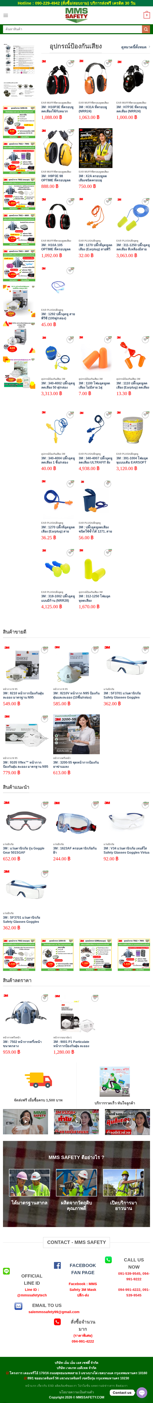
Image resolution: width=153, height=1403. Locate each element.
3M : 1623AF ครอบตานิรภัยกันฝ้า (75, 850)
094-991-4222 (129, 1290)
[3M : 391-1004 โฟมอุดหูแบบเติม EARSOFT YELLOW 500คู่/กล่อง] (133, 430)
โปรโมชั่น (84, 1385)
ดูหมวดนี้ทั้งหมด (134, 47)
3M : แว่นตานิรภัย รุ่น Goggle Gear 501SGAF (23, 850)
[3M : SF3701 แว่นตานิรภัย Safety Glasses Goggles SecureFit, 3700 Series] (127, 665)
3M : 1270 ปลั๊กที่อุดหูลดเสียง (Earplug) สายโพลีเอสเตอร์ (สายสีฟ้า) (58, 531)
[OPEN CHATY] (141, 1392)
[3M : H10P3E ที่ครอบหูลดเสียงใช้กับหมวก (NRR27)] (58, 79)
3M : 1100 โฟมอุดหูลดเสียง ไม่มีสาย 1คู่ (94, 385)
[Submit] (146, 29)
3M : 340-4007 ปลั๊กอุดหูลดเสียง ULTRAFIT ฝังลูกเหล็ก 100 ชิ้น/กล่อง (95, 462)
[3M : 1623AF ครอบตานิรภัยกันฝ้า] (76, 820)
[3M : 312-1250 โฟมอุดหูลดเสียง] (95, 568)
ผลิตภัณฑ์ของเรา (66, 1385)
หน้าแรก (30, 1385)
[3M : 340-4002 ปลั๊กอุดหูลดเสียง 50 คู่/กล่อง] (58, 355)
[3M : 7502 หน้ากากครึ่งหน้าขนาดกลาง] (26, 1014)
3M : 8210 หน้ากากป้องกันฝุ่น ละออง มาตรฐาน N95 (23, 695)
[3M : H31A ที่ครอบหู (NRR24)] (95, 79)
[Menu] (5, 15)
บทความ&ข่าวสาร (103, 1385)
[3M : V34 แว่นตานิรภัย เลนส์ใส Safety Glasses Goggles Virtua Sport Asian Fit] (127, 820)
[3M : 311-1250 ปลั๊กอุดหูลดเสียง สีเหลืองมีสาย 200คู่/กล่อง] (133, 217)
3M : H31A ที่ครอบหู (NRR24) (93, 109)
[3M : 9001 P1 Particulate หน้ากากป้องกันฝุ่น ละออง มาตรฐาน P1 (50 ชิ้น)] (76, 1014)
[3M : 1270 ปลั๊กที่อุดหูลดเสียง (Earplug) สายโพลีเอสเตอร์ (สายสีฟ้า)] (58, 499)
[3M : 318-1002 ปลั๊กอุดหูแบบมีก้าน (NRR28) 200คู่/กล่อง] (58, 568)
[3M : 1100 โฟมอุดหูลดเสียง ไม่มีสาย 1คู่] (95, 355)
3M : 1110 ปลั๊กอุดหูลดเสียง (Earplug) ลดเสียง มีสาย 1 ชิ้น (132, 387)
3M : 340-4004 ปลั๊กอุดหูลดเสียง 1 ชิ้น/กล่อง (58, 460)
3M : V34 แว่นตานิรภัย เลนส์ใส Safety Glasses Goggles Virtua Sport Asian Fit (126, 852)
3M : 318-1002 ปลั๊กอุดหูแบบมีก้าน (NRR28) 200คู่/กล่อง (58, 600)
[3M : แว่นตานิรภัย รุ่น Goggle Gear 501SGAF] (26, 820)
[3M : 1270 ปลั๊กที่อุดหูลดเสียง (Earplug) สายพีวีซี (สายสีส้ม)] (95, 217)
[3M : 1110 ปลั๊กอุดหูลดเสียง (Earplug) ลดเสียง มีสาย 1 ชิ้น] (133, 355)
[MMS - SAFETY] (76, 15)
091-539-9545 (129, 1274)
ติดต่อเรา (122, 1385)
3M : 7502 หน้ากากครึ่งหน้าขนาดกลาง (22, 1044)
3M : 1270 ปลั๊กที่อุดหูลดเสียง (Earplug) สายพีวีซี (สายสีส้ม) (95, 249)
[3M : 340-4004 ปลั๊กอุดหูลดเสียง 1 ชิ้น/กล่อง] (58, 430)
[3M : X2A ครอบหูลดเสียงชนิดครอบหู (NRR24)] (95, 148)
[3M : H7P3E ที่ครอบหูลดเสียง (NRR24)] (133, 79)
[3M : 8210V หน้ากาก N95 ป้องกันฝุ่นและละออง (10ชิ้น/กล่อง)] (76, 665)
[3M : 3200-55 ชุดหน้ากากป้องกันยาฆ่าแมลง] (76, 734)
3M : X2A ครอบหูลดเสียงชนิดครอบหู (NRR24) (93, 180)
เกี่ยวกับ (42, 1385)
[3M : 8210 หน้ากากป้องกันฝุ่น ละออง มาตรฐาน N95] (26, 665)
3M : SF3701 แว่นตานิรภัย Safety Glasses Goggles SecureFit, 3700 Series (122, 697)
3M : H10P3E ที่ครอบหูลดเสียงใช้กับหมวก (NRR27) (57, 111)
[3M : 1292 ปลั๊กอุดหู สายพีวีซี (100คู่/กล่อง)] (58, 286)
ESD (51, 1385)
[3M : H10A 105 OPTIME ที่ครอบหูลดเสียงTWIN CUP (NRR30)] (58, 217)
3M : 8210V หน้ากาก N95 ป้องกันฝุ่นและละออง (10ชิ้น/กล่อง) (76, 695)
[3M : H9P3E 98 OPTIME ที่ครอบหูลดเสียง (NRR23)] (58, 148)
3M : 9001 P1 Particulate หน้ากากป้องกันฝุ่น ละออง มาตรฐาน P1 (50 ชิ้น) (71, 1046)
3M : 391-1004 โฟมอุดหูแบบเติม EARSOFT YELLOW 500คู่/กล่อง (132, 462)
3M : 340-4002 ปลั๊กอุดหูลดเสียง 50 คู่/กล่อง (58, 385)
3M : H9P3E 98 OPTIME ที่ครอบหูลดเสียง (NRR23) (56, 180)
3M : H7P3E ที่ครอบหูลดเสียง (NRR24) (131, 109)
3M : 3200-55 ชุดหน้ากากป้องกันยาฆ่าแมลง (76, 764)
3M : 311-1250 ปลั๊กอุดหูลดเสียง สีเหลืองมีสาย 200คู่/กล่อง (133, 249)
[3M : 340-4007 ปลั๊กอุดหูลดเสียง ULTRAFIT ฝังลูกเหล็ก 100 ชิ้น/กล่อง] (95, 430)
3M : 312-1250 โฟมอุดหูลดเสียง (94, 598)
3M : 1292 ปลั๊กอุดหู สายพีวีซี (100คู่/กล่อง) (58, 316)
